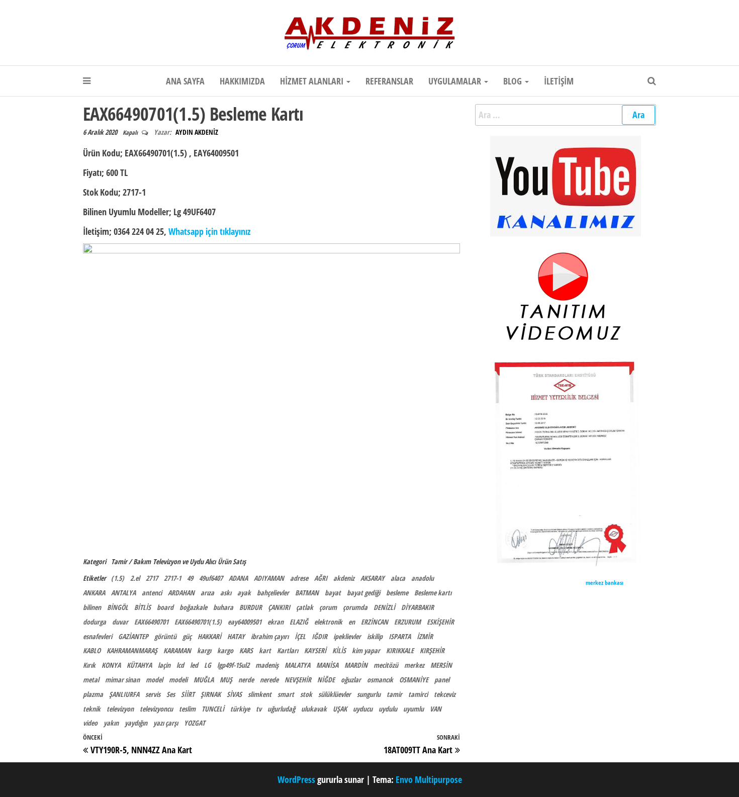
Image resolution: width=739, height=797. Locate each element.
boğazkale (193, 607)
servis (152, 694)
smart (286, 694)
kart (265, 650)
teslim (187, 709)
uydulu (388, 709)
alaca (398, 578)
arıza (207, 592)
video (90, 723)
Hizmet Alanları (312, 81)
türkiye (240, 709)
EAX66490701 (151, 622)
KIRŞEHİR (432, 650)
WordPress (296, 779)
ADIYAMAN (269, 578)
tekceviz (444, 694)
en (351, 622)
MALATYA (297, 665)
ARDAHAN (181, 592)
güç (187, 636)
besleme (397, 592)
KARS (246, 650)
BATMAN (307, 592)
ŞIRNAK (211, 694)
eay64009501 (244, 622)
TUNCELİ (213, 709)
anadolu (422, 578)
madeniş (267, 665)
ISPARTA (400, 636)
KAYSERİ (315, 650)
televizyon (120, 709)
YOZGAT (194, 723)
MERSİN (441, 665)
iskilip (375, 636)
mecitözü (386, 665)
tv (258, 709)
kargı (204, 650)
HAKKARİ (209, 636)
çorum (328, 607)
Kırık (89, 665)
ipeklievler (347, 636)
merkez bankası (604, 582)
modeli (178, 679)
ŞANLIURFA (124, 694)
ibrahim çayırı (270, 636)
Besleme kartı (432, 592)
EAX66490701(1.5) (198, 622)
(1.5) (117, 578)
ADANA (238, 578)
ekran (275, 622)
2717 (152, 578)
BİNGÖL (117, 607)
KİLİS (339, 650)
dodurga (94, 622)
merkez (414, 665)
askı (225, 592)
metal (91, 679)
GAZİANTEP (133, 636)
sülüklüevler (334, 694)
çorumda (355, 607)
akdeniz (343, 578)
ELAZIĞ (299, 622)
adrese (299, 578)
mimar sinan (122, 679)
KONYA (111, 665)
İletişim (559, 81)
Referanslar (389, 81)
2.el (135, 578)
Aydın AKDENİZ (196, 132)
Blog (513, 81)
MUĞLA (204, 679)
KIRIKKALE (400, 650)
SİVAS (234, 694)
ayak (244, 592)
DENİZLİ (384, 607)
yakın (111, 723)
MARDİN (355, 665)
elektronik (328, 622)
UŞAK (340, 709)
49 (190, 578)
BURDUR (250, 607)
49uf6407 (211, 578)
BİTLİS (142, 607)
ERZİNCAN (374, 622)
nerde (246, 679)
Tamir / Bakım (131, 561)
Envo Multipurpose (429, 779)
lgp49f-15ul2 (233, 665)
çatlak (304, 607)
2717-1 (172, 578)
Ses (170, 694)
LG (207, 665)
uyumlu (413, 709)
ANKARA (94, 592)
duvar (120, 622)
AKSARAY (372, 578)
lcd (180, 665)
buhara (223, 607)
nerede (269, 679)
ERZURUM (407, 622)
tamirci (418, 694)
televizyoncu (156, 709)
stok (306, 694)
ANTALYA (123, 592)
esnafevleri (97, 636)
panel (441, 679)
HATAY (236, 636)
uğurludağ (281, 709)
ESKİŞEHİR (440, 622)
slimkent (259, 694)
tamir (394, 694)
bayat (333, 592)
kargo (225, 650)
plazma (93, 694)
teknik (92, 709)
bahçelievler (273, 592)
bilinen (92, 607)
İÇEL (300, 636)
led (194, 665)
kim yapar (366, 650)
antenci (152, 592)
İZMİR (425, 636)
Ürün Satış (232, 561)
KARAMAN (177, 650)
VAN (435, 709)
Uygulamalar (455, 81)
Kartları (287, 650)
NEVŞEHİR (298, 679)
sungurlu (369, 694)
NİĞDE (326, 679)
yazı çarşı (165, 723)
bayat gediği (363, 592)
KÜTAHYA (139, 665)
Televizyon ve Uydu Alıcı (184, 561)
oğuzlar (351, 679)
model (154, 679)
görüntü (165, 636)
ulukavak (314, 709)
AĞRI (320, 578)
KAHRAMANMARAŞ (132, 650)
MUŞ (226, 679)
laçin (164, 665)
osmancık (380, 679)
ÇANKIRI (279, 607)
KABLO (92, 650)
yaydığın (136, 723)
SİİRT (188, 694)
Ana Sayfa (185, 81)
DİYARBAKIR (417, 607)
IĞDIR (319, 636)
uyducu (363, 709)
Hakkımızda (242, 81)
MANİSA (327, 665)
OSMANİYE (413, 679)
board (165, 607)
